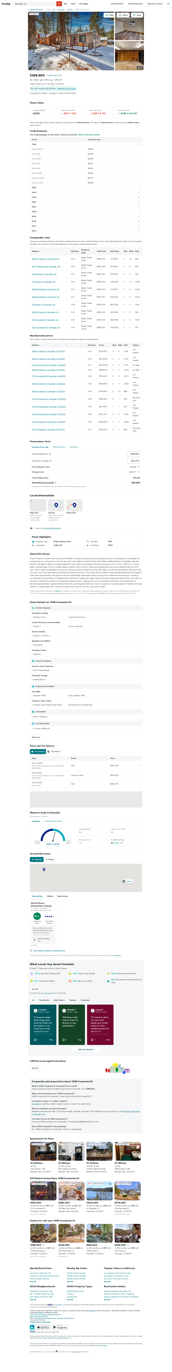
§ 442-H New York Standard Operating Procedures (45, 1314)
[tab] (38, 751)
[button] (59, 3)
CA (54, 10)
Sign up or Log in (155, 4)
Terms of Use (97, 1336)
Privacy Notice (124, 1336)
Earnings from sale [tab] (40, 447)
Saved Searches (135, 4)
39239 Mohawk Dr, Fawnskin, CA (45, 289)
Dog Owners (59, 1000)
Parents (72, 1000)
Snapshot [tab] (36, 821)
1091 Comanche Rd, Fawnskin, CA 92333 (49, 407)
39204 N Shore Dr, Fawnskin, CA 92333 (48, 384)
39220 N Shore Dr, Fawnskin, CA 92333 (48, 359)
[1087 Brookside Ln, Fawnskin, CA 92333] (71, 1233)
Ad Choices (133, 1336)
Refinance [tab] (74, 447)
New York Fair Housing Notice (39, 1316)
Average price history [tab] (53, 821)
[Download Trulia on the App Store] (43, 1327)
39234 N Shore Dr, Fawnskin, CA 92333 (48, 391)
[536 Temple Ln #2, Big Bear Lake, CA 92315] (43, 1151)
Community (44, 1000)
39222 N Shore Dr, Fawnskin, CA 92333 (48, 351)
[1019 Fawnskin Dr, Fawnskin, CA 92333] (128, 1191)
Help (116, 1336)
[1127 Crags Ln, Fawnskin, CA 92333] (128, 1233)
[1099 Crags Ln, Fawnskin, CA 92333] (99, 1233)
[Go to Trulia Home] (7, 3)
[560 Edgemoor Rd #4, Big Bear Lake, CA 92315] (71, 1151)
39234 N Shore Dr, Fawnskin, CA (45, 259)
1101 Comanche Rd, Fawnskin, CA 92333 (49, 376)
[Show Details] (138, 144)
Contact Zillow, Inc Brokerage (40, 1322)
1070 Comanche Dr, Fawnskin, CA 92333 (49, 399)
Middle (50, 896)
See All (36, 989)
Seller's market (53, 844)
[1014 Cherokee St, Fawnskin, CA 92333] (43, 1191)
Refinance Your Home (66, 88)
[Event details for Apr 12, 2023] (138, 765)
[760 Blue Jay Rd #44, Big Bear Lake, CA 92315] (71, 1191)
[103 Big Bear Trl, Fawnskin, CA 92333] (99, 1191)
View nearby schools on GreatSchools (49, 950)
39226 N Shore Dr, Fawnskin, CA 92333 (48, 370)
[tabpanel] (86, 470)
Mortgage (83, 4)
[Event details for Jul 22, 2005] (138, 784)
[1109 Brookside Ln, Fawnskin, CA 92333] (43, 1233)
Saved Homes (117, 4)
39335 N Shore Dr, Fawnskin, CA (45, 312)
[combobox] (37, 3)
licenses (92, 1310)
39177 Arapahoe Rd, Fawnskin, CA (46, 266)
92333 (69, 10)
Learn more (117, 955)
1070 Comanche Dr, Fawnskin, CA (46, 327)
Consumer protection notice (65, 1318)
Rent (73, 4)
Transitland (59, 1305)
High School (62, 896)
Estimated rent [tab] (59, 447)
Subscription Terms (108, 1336)
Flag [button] (51, 1040)
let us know (103, 1345)
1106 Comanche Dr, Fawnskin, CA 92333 (49, 365)
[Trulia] (32, 1327)
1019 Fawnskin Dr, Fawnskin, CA (45, 320)
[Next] (140, 1156)
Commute (85, 1000)
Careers (69, 1336)
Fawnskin (61, 10)
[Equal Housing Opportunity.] (56, 1352)
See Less (37, 737)
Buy (65, 4)
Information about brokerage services (45, 1318)
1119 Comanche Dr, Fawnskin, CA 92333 (48, 422)
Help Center (75, 1352)
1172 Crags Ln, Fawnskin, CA (43, 282)
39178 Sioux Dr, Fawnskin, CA (44, 274)
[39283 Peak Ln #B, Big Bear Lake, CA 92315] (128, 1151)
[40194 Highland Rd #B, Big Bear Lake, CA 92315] (99, 1151)
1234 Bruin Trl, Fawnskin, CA (43, 304)
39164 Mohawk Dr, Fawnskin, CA (45, 297)
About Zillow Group (47, 1336)
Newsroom (76, 1336)
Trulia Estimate (40, 135)
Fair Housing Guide (60, 1336)
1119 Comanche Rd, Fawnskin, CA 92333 (49, 414)
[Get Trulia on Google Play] (60, 1327)
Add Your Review (86, 1049)
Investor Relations (86, 1336)
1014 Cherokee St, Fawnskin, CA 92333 (48, 429)
